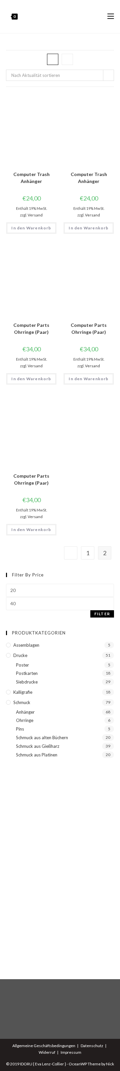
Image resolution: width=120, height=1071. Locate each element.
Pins (20, 729)
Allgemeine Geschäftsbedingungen (43, 1045)
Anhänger (25, 712)
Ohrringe (24, 720)
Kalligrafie (22, 692)
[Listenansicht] (67, 59)
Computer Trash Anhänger (31, 177)
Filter (102, 613)
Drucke (20, 655)
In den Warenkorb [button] (31, 227)
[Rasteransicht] (52, 59)
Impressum (71, 1052)
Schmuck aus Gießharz (37, 746)
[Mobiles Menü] (110, 16)
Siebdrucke (27, 681)
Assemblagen (26, 645)
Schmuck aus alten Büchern (42, 737)
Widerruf (47, 1052)
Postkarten (27, 673)
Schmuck (21, 702)
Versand (35, 215)
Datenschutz (92, 1045)
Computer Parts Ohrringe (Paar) (31, 328)
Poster (22, 665)
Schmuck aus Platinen (36, 754)
